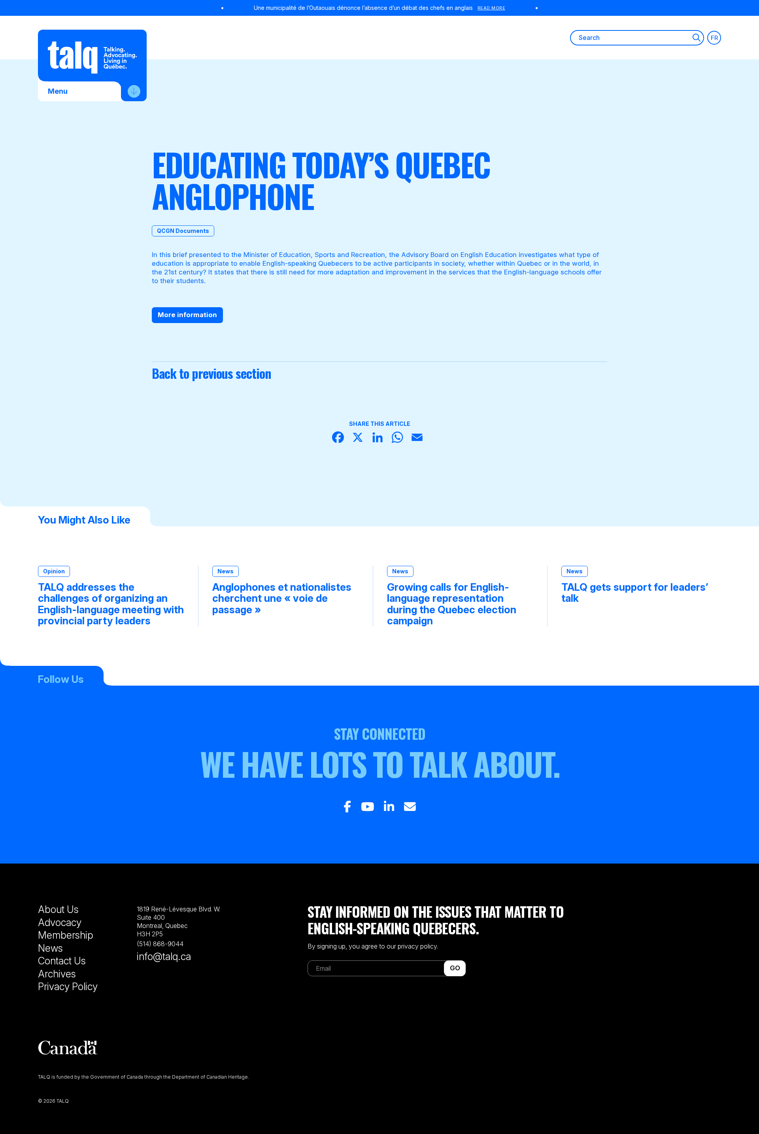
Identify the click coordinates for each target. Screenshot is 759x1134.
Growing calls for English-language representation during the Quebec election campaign (451, 604)
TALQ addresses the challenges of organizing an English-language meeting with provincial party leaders (111, 604)
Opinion (54, 571)
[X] (360, 438)
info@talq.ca (164, 956)
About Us (58, 909)
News (225, 571)
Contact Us (62, 961)
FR (714, 38)
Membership (65, 935)
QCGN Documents (183, 230)
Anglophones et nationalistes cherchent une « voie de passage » (281, 598)
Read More (492, 8)
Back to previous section (211, 373)
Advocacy (59, 922)
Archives (57, 974)
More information (187, 315)
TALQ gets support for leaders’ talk (634, 593)
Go (455, 968)
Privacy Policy (68, 986)
